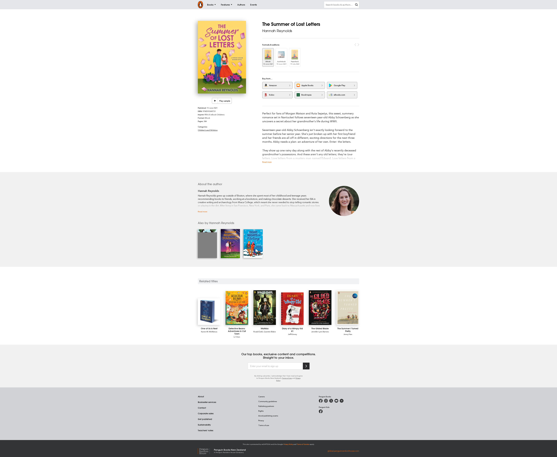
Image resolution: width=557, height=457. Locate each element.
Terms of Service (303, 444)
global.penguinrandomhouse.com (343, 450)
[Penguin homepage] (200, 4)
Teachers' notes (205, 430)
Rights (261, 411)
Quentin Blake (270, 331)
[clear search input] (356, 5)
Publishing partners (266, 406)
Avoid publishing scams (268, 415)
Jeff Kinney (292, 334)
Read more (267, 162)
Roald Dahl (258, 331)
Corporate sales (206, 413)
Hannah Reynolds (277, 31)
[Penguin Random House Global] (206, 450)
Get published (205, 419)
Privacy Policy (288, 444)
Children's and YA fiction (208, 130)
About (201, 396)
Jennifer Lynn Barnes (320, 331)
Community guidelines (267, 401)
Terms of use (263, 425)
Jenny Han (347, 334)
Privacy (261, 420)
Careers (261, 396)
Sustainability (204, 425)
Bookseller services (207, 402)
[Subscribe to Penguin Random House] (306, 366)
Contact (202, 408)
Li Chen (237, 336)
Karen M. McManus (209, 331)
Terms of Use (287, 378)
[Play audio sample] (215, 101)
